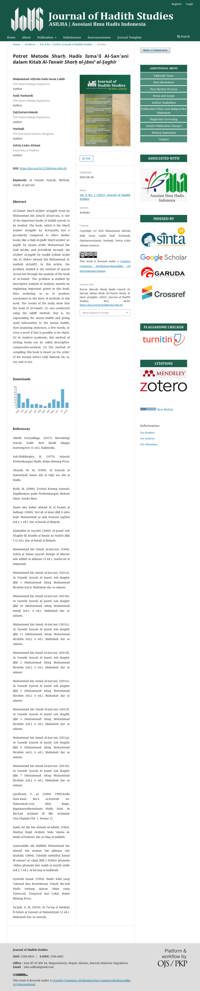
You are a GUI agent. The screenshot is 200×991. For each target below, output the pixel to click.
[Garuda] (163, 278)
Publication (45, 37)
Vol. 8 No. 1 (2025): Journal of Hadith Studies (66, 44)
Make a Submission (155, 50)
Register (177, 4)
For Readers (147, 432)
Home (11, 37)
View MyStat (165, 409)
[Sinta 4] (163, 248)
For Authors (147, 438)
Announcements (99, 37)
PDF (88, 158)
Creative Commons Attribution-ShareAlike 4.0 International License (105, 266)
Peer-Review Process (163, 89)
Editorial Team (163, 75)
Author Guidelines (164, 102)
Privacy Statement (164, 132)
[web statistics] (148, 409)
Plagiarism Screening (164, 119)
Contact (164, 139)
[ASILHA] (163, 200)
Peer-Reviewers (164, 82)
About (26, 37)
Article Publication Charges (164, 126)
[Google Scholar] (163, 261)
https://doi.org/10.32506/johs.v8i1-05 (43, 168)
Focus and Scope (164, 96)
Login (189, 4)
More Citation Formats (95, 312)
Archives (30, 44)
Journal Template (129, 37)
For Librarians (148, 444)
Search (185, 36)
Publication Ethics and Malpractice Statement (164, 111)
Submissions (72, 37)
